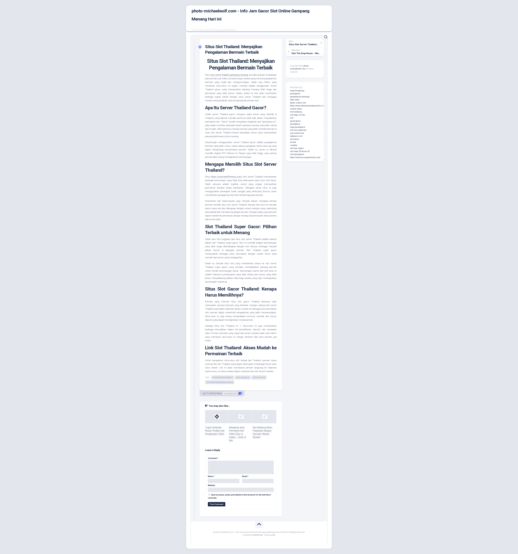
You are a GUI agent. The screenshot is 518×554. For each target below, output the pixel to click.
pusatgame (295, 94)
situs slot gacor (242, 377)
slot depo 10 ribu (297, 115)
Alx (273, 535)
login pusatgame (297, 127)
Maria (219, 393)
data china (294, 100)
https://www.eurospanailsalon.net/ (305, 157)
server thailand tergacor (223, 377)
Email (245, 476)
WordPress (258, 535)
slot (292, 118)
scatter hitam (296, 109)
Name (211, 476)
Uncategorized (230, 393)
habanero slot (296, 136)
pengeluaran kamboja (299, 97)
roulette (293, 145)
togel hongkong (297, 91)
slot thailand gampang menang (219, 382)
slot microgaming (298, 130)
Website (211, 485)
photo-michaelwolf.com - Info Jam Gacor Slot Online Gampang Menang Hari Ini (250, 15)
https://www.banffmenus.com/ (226, 176)
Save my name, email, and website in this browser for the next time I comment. (239, 496)
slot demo (294, 139)
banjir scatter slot (298, 103)
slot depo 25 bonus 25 (300, 151)
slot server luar (259, 377)
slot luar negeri (297, 148)
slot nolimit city (297, 133)
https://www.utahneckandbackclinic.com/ (308, 106)
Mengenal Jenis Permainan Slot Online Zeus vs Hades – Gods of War (237, 434)
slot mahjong (296, 112)
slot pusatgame (297, 154)
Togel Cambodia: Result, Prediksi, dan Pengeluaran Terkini (215, 430)
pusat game (295, 121)
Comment (213, 458)
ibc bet (293, 142)
